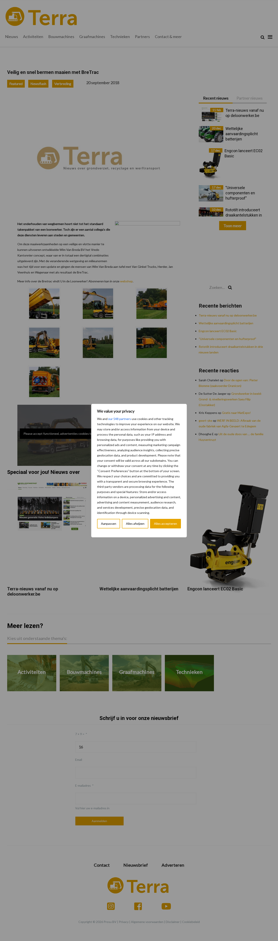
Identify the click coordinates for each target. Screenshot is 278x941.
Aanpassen (108, 523)
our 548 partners (119, 419)
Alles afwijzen (135, 523)
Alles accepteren (165, 523)
